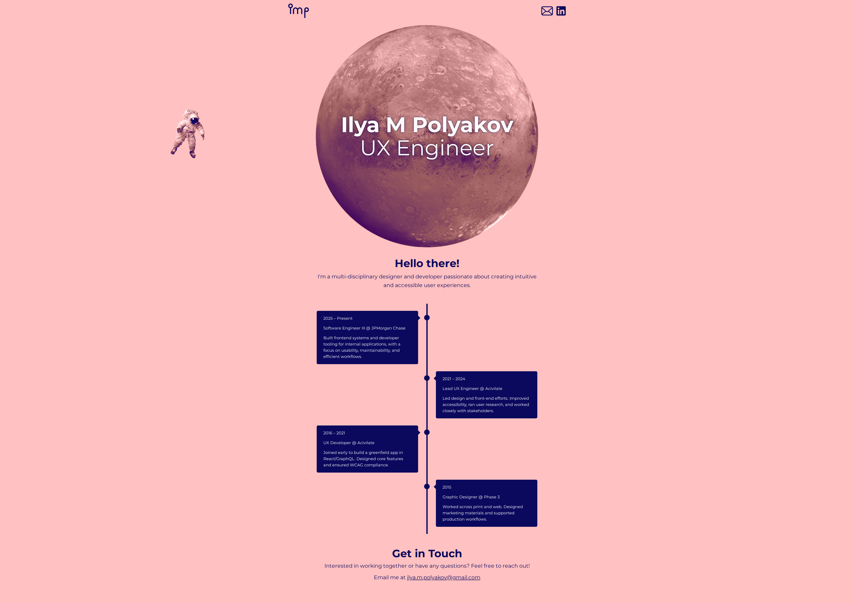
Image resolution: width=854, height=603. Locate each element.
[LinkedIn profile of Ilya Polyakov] (561, 11)
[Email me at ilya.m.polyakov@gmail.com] (547, 11)
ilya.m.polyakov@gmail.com (443, 577)
